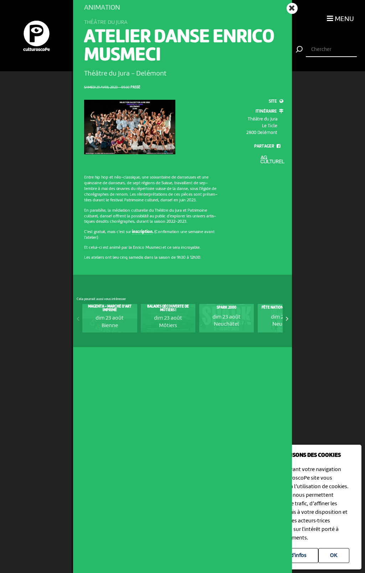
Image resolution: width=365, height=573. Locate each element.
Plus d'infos (293, 555)
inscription (142, 232)
